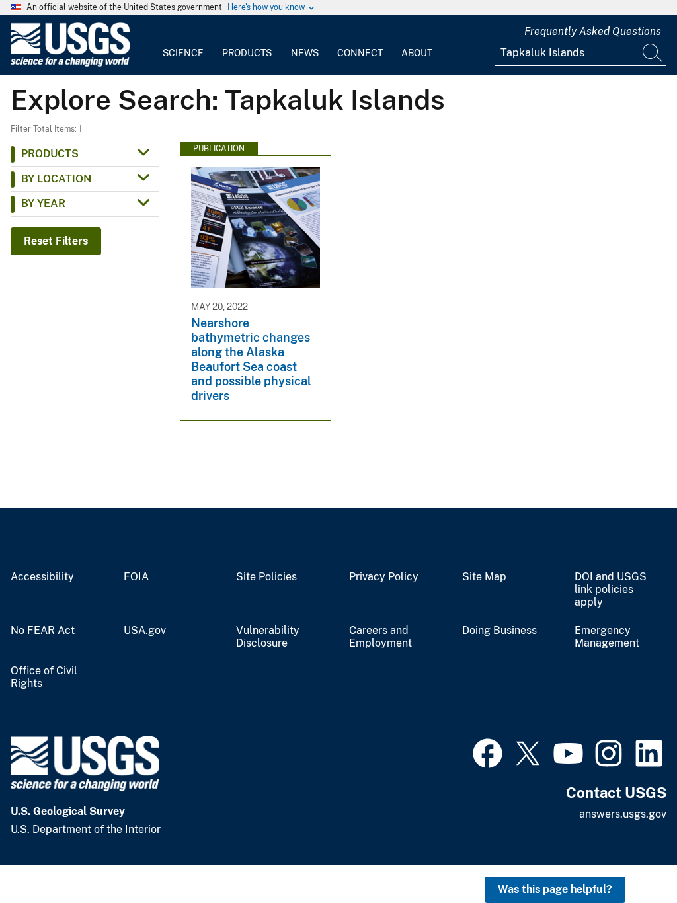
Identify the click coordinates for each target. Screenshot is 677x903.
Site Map (484, 577)
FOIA (136, 577)
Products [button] (50, 153)
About (416, 53)
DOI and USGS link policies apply (611, 589)
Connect (360, 53)
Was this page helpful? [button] (555, 889)
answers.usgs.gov (622, 814)
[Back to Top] (629, 855)
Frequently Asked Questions (592, 31)
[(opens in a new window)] (487, 751)
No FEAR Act (43, 631)
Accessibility (42, 577)
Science (183, 53)
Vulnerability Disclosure (267, 637)
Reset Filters (56, 241)
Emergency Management (607, 637)
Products (247, 53)
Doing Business (499, 631)
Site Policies (266, 577)
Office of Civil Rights (44, 677)
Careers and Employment (380, 637)
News (305, 53)
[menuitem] (183, 44)
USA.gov (145, 631)
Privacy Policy (383, 577)
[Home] (70, 64)
